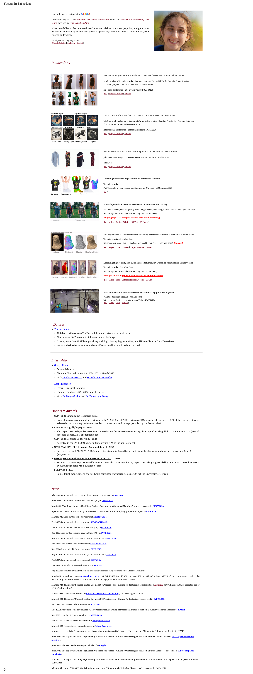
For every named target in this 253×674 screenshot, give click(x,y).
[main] (100, 28)
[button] (5, 669)
